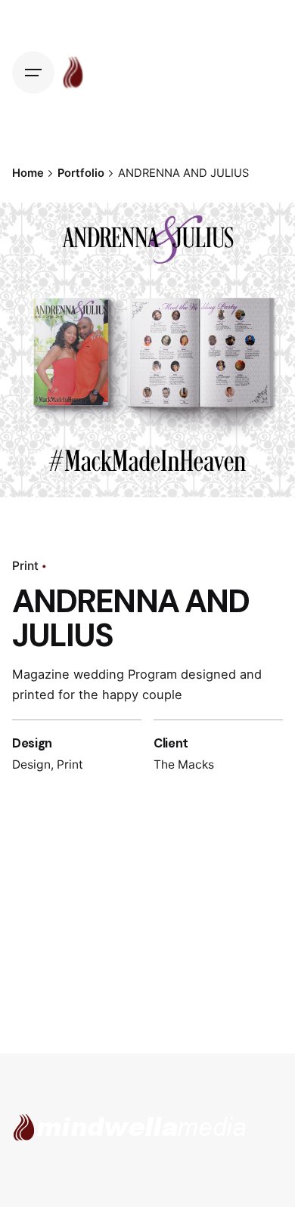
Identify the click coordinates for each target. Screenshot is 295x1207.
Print (25, 566)
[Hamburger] (37, 72)
